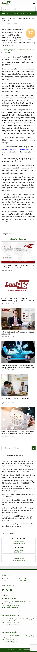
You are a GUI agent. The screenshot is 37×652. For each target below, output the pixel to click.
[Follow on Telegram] (11, 590)
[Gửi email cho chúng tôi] (3, 590)
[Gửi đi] (33, 9)
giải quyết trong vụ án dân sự (16, 149)
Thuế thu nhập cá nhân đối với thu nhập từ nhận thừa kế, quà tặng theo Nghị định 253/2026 (18, 476)
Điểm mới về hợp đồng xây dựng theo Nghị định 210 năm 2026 (18, 495)
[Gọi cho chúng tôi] (7, 590)
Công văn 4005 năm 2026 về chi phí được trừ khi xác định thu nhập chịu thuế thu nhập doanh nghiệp (17, 433)
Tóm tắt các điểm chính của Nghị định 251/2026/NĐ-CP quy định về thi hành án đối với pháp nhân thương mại (17, 301)
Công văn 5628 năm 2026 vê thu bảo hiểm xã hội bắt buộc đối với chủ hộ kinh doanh (17, 470)
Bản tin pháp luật (18, 13)
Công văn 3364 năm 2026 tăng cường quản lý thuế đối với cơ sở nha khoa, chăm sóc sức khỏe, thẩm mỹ (17, 518)
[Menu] (34, 3)
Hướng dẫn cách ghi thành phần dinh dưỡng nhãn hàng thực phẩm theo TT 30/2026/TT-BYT (18, 482)
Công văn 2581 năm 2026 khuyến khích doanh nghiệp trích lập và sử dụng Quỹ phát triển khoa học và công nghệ (17, 367)
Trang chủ (4, 13)
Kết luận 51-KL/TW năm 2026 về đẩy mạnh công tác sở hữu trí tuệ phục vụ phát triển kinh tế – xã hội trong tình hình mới (18, 510)
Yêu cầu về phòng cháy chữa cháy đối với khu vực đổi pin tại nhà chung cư (17, 525)
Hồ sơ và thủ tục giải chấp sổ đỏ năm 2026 (15, 398)
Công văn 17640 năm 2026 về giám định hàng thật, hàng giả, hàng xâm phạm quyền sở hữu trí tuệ (18, 502)
